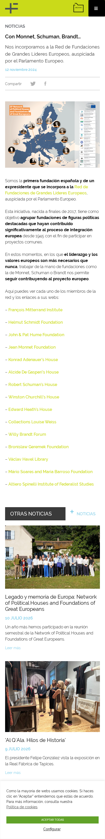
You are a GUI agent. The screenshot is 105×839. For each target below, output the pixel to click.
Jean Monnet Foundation (32, 347)
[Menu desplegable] (96, 8)
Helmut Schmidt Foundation (35, 322)
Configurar (52, 829)
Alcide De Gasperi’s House (33, 372)
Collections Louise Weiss (32, 422)
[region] (52, 810)
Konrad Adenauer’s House (33, 359)
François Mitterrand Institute (35, 309)
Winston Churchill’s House (33, 397)
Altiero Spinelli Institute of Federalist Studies (51, 484)
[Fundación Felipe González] (12, 8)
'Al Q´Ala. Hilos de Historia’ (35, 740)
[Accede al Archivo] (78, 8)
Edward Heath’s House (30, 409)
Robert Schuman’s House (32, 384)
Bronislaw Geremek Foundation (38, 446)
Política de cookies (21, 807)
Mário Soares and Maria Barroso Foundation (50, 471)
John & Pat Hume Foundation (36, 334)
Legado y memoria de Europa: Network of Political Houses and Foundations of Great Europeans (51, 603)
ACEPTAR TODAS (52, 819)
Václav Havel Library (28, 459)
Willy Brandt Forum (27, 434)
